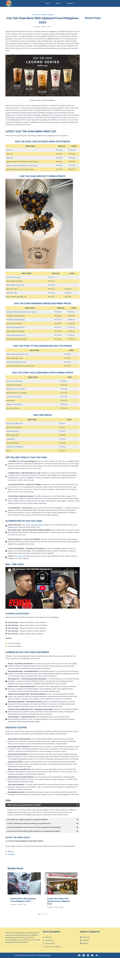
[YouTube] (92, 955)
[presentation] (24, 883)
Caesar (38, 26)
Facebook (11, 854)
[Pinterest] (88, 955)
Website (11, 851)
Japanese (85, 940)
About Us (48, 937)
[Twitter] (96, 955)
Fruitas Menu (21, 556)
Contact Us (71, 3)
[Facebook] (79, 955)
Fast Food (85, 937)
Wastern (85, 943)
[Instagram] (83, 955)
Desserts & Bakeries (47, 14)
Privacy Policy (50, 943)
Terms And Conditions (53, 946)
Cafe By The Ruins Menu (34, 525)
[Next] (74, 892)
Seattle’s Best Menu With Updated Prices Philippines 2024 (58, 901)
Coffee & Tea (36, 14)
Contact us (49, 940)
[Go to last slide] (10, 892)
